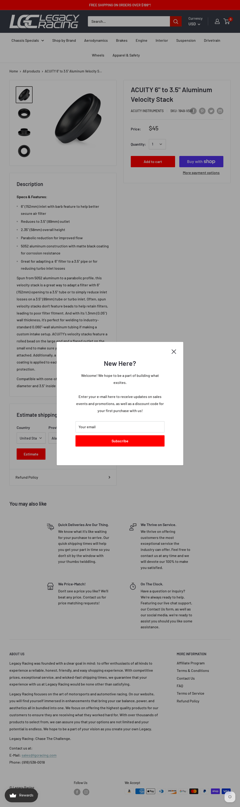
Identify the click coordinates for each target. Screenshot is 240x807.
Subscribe (120, 440)
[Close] (174, 351)
